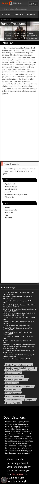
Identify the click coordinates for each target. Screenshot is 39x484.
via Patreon (17, 473)
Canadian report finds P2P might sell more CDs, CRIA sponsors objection (20, 369)
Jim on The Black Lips (14, 376)
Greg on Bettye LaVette (15, 396)
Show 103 (6, 14)
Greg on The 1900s (13, 403)
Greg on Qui (31, 400)
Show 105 (31, 14)
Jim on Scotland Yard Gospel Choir (20, 386)
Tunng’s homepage (13, 393)
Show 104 (19, 14)
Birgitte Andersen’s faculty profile (19, 365)
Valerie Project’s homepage (16, 380)
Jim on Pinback (12, 383)
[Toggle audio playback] (4, 480)
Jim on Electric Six (13, 390)
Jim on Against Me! (13, 373)
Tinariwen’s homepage (15, 400)
